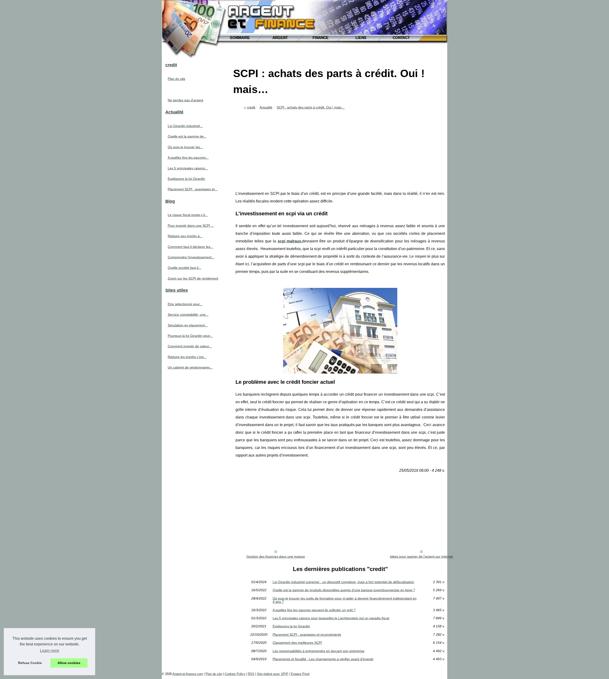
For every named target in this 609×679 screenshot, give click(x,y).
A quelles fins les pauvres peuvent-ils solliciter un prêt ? (314, 610)
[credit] (304, 29)
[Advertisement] (340, 147)
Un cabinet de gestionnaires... (190, 367)
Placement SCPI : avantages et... (192, 189)
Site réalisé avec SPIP (272, 674)
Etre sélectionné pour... (185, 304)
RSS (251, 674)
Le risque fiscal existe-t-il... (188, 215)
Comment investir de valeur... (190, 346)
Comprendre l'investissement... (191, 257)
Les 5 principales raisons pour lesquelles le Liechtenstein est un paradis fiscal (331, 618)
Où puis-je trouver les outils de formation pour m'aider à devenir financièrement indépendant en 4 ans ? (345, 600)
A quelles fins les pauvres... (188, 157)
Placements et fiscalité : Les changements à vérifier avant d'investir (323, 659)
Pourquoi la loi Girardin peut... (190, 336)
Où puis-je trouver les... (185, 147)
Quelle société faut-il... (184, 268)
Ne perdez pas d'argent (185, 100)
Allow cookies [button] (69, 663)
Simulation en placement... (188, 325)
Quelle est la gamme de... (187, 136)
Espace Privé (300, 674)
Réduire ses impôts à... (185, 236)
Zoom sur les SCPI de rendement (193, 278)
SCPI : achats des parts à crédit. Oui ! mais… (311, 107)
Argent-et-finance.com (187, 674)
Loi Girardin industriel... (185, 126)
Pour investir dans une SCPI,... (191, 225)
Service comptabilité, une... (188, 314)
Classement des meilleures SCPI (297, 642)
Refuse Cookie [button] (30, 663)
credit (251, 107)
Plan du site (176, 79)
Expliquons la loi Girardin (291, 626)
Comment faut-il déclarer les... (190, 247)
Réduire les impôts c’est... (187, 357)
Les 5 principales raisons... (188, 168)
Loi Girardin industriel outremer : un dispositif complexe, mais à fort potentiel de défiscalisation (343, 582)
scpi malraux (289, 241)
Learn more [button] (49, 651)
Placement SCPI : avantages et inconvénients (307, 634)
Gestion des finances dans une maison (275, 556)
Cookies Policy (235, 674)
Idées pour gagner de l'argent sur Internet (421, 556)
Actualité (266, 107)
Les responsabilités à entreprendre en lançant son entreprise (318, 651)
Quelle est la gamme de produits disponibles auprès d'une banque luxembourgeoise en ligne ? (344, 590)
